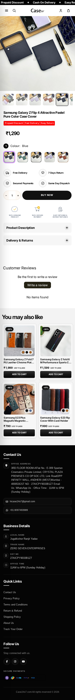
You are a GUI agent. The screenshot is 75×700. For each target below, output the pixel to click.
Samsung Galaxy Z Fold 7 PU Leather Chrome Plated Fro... (19, 362)
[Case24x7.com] (37, 10)
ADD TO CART (19, 374)
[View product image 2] (22, 100)
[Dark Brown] (30, 352)
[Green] (22, 157)
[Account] (61, 10)
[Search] (14, 10)
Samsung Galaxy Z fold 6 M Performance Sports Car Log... (55, 362)
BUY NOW (47, 195)
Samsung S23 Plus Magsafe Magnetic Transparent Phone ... (16, 420)
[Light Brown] (23, 352)
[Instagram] (15, 661)
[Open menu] (6, 10)
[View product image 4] (49, 100)
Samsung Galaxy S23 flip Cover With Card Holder (55, 419)
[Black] (36, 157)
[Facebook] (6, 661)
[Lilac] (49, 157)
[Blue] (9, 157)
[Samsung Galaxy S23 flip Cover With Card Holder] (55, 399)
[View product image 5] (62, 100)
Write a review (37, 285)
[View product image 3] (35, 100)
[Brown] (63, 157)
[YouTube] (23, 661)
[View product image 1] (8, 100)
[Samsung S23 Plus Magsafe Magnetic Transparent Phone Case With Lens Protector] (19, 399)
